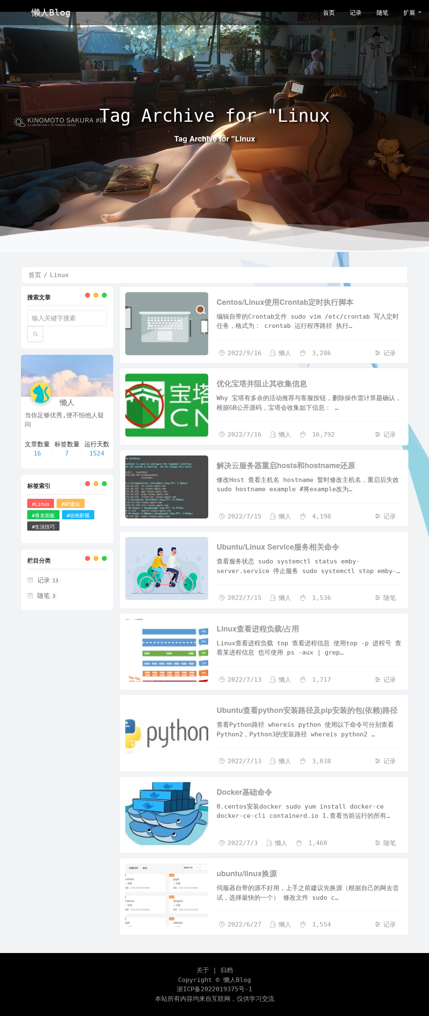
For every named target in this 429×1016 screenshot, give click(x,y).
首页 (34, 275)
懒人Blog (237, 980)
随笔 (389, 598)
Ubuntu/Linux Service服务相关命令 (278, 546)
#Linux (40, 504)
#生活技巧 (43, 527)
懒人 (285, 353)
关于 (202, 970)
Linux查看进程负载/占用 (258, 628)
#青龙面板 (43, 515)
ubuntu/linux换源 (247, 873)
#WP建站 (70, 504)
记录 (389, 353)
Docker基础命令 (244, 791)
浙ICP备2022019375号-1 (214, 989)
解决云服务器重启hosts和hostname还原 (286, 465)
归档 (226, 970)
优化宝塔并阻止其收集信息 (262, 383)
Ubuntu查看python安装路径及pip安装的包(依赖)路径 (307, 709)
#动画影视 (78, 515)
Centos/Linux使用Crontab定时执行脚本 (285, 301)
